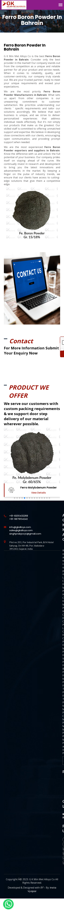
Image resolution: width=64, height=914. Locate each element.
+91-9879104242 (18, 519)
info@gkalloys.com (20, 527)
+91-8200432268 (18, 515)
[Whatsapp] (8, 904)
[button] (14, 498)
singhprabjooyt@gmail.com (25, 533)
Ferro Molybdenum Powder (38, 487)
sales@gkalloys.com (21, 530)
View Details (38, 492)
